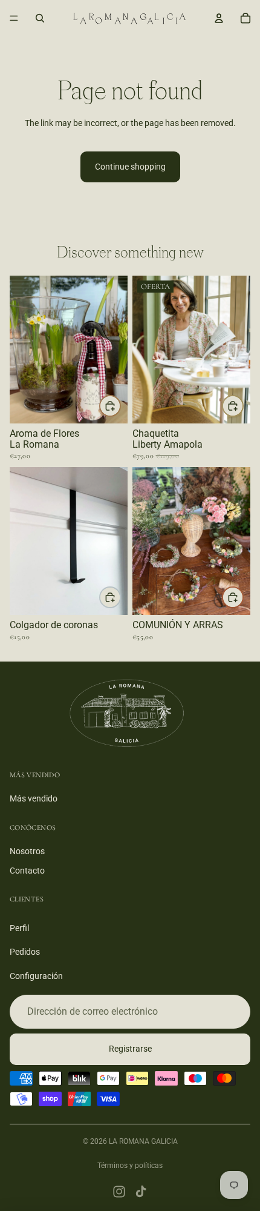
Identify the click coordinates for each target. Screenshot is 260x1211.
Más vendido (33, 798)
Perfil (19, 927)
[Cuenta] (219, 18)
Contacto (27, 870)
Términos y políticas (130, 1165)
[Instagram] (119, 1191)
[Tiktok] (141, 1191)
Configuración (36, 976)
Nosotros (27, 851)
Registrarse (130, 1048)
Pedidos (25, 952)
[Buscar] (40, 18)
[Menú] (14, 18)
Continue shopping (130, 166)
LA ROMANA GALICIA (143, 1141)
